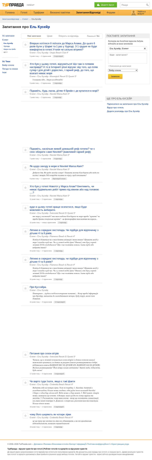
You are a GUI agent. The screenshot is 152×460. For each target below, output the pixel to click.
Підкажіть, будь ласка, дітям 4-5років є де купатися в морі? (64, 90)
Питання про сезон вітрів (44, 353)
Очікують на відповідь (69, 36)
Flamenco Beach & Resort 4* (62, 236)
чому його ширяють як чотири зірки (50, 414)
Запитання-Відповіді (88, 12)
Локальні (91, 36)
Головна (10, 12)
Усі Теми (6, 61)
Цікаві (49, 36)
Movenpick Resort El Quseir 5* (63, 76)
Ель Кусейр (40, 27)
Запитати (115, 76)
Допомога (38, 444)
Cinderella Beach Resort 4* (61, 384)
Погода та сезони (10, 69)
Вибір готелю (8, 65)
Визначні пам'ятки (60, 12)
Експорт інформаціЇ (77, 444)
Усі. (98, 36)
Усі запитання (8, 36)
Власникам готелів (60, 444)
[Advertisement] (61, 124)
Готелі (24, 12)
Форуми (111, 12)
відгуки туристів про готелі (30, 449)
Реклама (47, 444)
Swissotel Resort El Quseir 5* (62, 213)
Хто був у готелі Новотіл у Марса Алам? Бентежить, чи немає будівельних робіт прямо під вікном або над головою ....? (64, 189)
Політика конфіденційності (98, 444)
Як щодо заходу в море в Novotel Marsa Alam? (56, 166)
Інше (4, 72)
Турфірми (38, 12)
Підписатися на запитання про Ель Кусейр (127, 104)
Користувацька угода (120, 444)
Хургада (7, 46)
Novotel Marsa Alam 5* (60, 94)
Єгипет (33, 53)
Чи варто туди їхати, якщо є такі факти (52, 381)
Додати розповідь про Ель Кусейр (123, 111)
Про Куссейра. (38, 287)
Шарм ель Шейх (10, 49)
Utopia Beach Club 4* (59, 53)
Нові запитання (34, 36)
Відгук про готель (115, 107)
